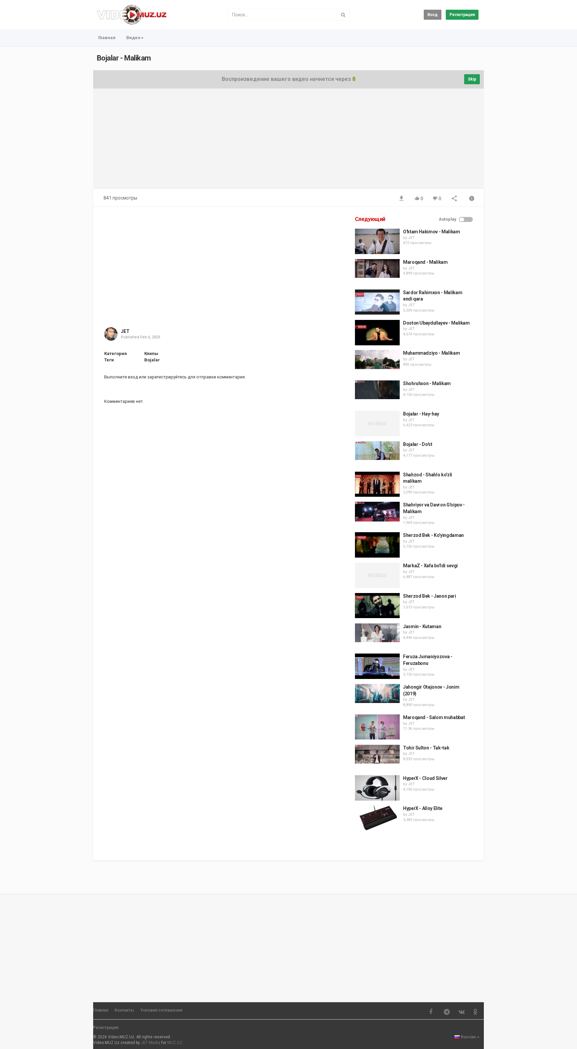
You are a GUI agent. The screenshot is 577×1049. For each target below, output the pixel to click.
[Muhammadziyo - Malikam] (377, 359)
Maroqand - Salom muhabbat (434, 717)
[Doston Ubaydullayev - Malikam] (377, 332)
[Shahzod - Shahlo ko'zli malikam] (377, 484)
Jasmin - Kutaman (422, 626)
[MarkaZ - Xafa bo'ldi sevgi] (377, 575)
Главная (107, 37)
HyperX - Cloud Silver (425, 778)
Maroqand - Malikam (425, 262)
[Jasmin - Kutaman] (377, 632)
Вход (432, 14)
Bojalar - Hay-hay (421, 414)
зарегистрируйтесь (167, 376)
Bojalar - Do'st (417, 444)
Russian (468, 1037)
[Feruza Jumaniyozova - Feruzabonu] (377, 666)
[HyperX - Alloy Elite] (377, 818)
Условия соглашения (161, 1010)
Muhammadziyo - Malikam (431, 353)
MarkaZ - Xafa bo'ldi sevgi (430, 565)
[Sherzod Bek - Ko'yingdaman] (377, 545)
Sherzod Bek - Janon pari (429, 596)
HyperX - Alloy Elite (422, 808)
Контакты (124, 1010)
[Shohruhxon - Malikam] (377, 389)
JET (125, 331)
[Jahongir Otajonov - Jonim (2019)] (377, 693)
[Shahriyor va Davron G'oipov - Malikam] (377, 511)
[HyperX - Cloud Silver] (377, 788)
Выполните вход (121, 376)
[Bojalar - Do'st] (377, 450)
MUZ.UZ (174, 1042)
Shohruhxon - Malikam (427, 383)
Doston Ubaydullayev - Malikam (436, 323)
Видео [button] (133, 37)
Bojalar (152, 359)
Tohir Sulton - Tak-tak (426, 747)
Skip (472, 79)
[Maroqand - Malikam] (377, 268)
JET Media (150, 1042)
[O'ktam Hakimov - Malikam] (377, 241)
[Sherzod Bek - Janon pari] (377, 605)
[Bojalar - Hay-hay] (377, 423)
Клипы (151, 353)
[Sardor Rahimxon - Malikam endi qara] (377, 302)
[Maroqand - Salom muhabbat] (377, 727)
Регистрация (462, 14)
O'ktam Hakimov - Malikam (431, 231)
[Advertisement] (288, 142)
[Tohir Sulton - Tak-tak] (377, 754)
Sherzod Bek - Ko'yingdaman (433, 535)
